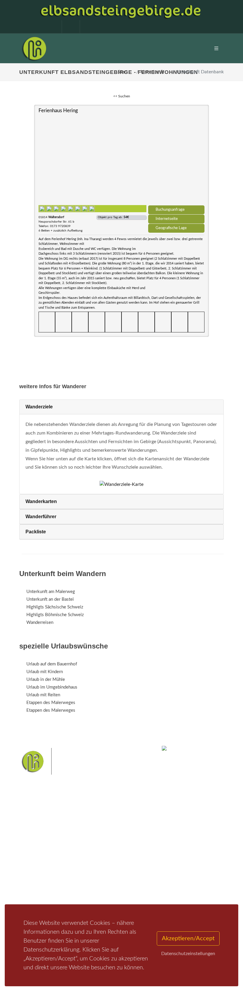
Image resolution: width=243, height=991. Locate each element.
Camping (105, 878)
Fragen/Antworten (44, 848)
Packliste (35, 531)
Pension (105, 855)
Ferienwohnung (112, 863)
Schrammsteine (124, 896)
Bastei (26, 896)
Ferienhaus (107, 871)
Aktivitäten (37, 878)
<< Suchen (121, 96)
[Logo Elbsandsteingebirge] (34, 48)
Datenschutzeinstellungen (188, 953)
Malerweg (45, 896)
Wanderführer (40, 516)
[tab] (121, 407)
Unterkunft (152, 71)
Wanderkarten (41, 501)
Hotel (102, 848)
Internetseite (167, 219)
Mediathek (36, 863)
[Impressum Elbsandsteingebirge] (50, 26)
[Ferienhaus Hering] (121, 159)
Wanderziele (39, 406)
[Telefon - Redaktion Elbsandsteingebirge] (68, 26)
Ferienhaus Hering (58, 110)
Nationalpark (70, 896)
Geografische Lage (171, 228)
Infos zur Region (42, 855)
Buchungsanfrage (170, 209)
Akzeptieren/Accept (188, 938)
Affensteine (96, 896)
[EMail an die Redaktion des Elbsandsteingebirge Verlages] (86, 26)
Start (123, 71)
